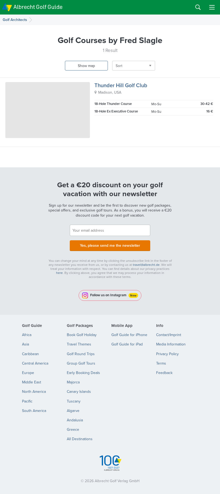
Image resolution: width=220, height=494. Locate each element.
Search (198, 7)
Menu (212, 7)
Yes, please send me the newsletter (110, 245)
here (59, 272)
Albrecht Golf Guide (38, 6)
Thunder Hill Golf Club (120, 85)
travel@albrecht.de (146, 264)
